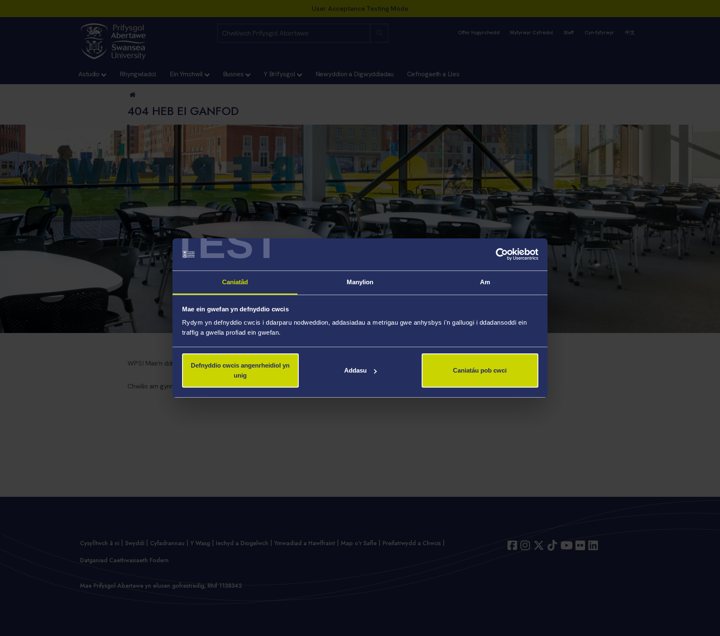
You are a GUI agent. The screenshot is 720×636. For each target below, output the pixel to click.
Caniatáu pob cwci (480, 370)
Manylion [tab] (360, 281)
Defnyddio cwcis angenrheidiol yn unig (240, 370)
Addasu (355, 370)
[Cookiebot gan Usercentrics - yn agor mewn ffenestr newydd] (501, 254)
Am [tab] (485, 281)
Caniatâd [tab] (235, 281)
